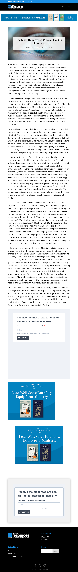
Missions (29, 47)
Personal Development (43, 47)
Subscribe (11, 553)
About (10, 550)
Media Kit (45, 537)
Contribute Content (15, 556)
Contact (44, 540)
